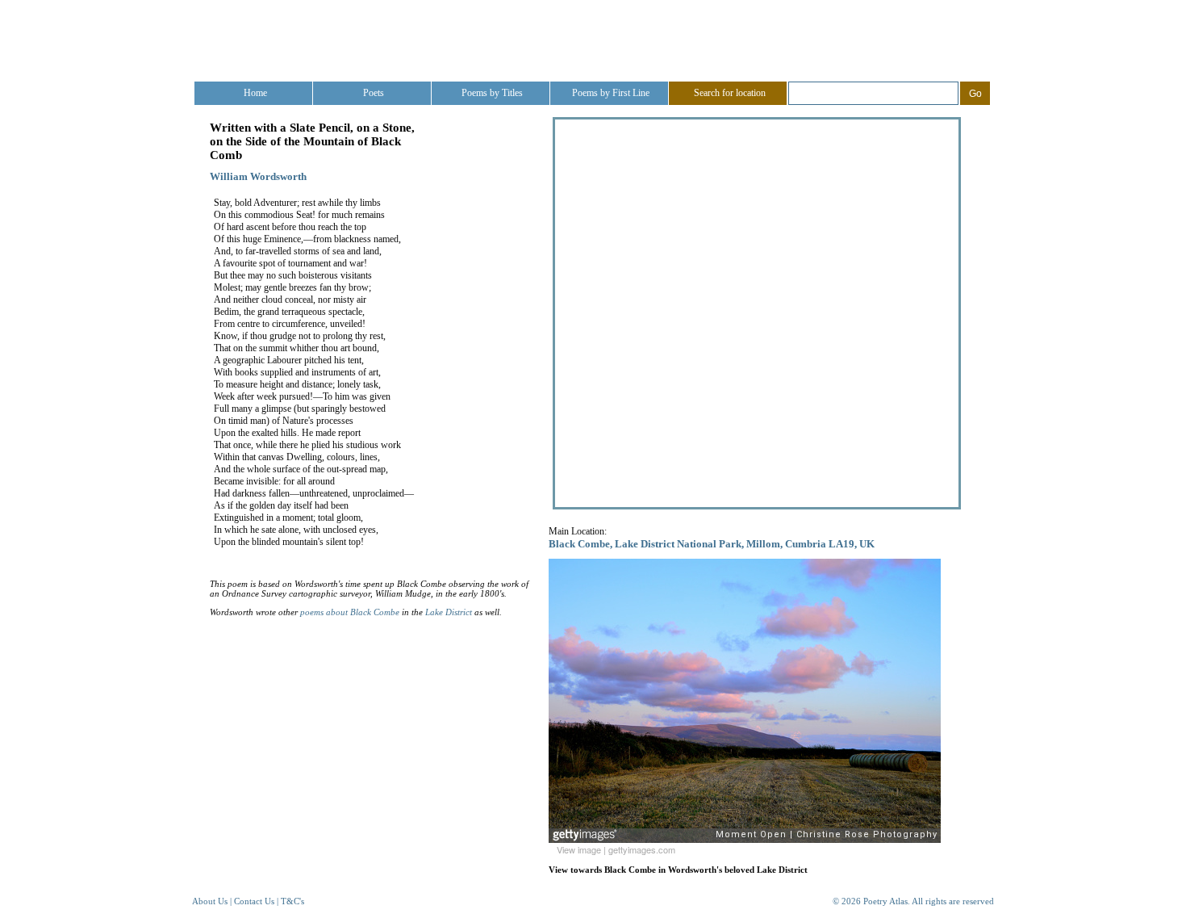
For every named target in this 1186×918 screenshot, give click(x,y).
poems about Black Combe (349, 612)
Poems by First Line (610, 93)
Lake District (448, 612)
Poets (373, 93)
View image (579, 849)
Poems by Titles (492, 93)
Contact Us (254, 901)
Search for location (730, 93)
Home (255, 93)
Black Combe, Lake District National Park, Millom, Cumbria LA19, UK (712, 544)
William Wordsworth (258, 176)
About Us (210, 901)
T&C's (292, 901)
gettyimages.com (641, 849)
